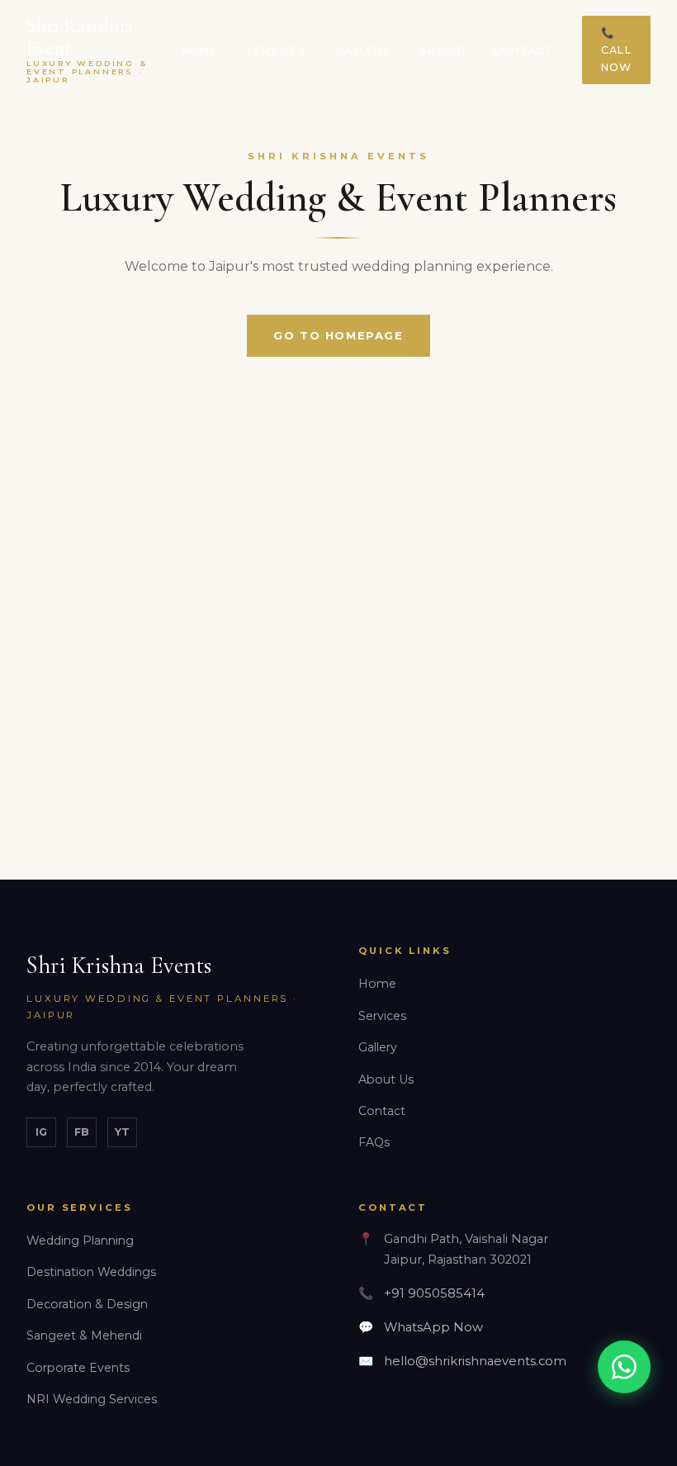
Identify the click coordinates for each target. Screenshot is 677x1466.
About (441, 51)
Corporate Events (78, 1367)
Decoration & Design (87, 1304)
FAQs (374, 1142)
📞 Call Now (616, 50)
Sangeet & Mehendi (84, 1335)
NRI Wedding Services (91, 1399)
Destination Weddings (91, 1271)
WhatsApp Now (433, 1327)
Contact (523, 51)
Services (276, 51)
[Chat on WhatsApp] (624, 1366)
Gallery (363, 51)
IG (41, 1132)
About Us (386, 1079)
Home (200, 51)
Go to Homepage (338, 335)
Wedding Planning (80, 1240)
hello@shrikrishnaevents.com (475, 1361)
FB (81, 1132)
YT (122, 1132)
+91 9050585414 (434, 1293)
